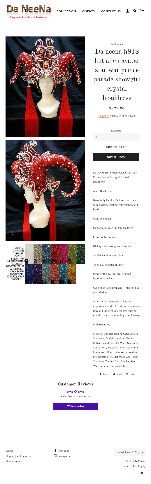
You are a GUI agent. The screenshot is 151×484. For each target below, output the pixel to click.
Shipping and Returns (18, 456)
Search (9, 450)
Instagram (64, 456)
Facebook (63, 450)
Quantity (116, 130)
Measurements (14, 461)
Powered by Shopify (134, 466)
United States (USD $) (128, 452)
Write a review (75, 406)
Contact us (111, 11)
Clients (88, 11)
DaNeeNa (140, 461)
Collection (66, 11)
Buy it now (116, 157)
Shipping (104, 116)
